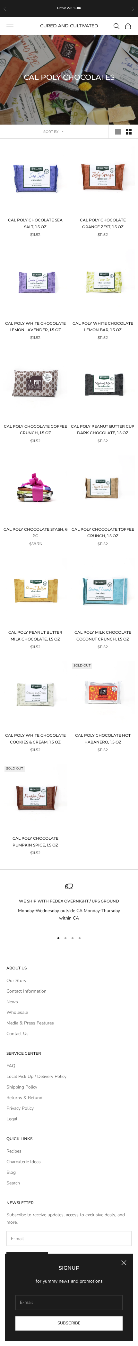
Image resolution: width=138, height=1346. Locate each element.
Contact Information (26, 991)
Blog (11, 1172)
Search (13, 1183)
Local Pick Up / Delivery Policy (36, 1076)
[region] (69, 905)
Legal (11, 1119)
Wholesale (17, 1012)
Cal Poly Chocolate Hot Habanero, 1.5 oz (103, 738)
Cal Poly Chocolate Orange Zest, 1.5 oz (103, 223)
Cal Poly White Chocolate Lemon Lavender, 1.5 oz (35, 326)
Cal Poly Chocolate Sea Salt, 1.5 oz (35, 223)
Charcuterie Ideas (23, 1162)
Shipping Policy (21, 1087)
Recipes (14, 1151)
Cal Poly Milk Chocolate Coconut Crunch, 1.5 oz (102, 635)
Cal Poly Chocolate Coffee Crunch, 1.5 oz (35, 429)
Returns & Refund (24, 1098)
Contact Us (17, 1034)
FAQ (10, 1066)
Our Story (16, 980)
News (12, 1002)
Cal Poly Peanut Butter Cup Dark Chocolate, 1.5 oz (102, 429)
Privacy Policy (20, 1108)
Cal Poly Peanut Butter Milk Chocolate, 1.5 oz (35, 635)
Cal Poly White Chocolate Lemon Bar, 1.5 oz (103, 326)
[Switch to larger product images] (118, 131)
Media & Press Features (30, 1023)
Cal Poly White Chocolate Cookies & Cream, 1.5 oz (35, 738)
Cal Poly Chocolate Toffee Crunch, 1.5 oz (103, 532)
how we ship (69, 5)
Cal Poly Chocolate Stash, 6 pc (35, 532)
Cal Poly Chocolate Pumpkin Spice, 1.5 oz (35, 841)
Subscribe (69, 1323)
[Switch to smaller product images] (129, 131)
